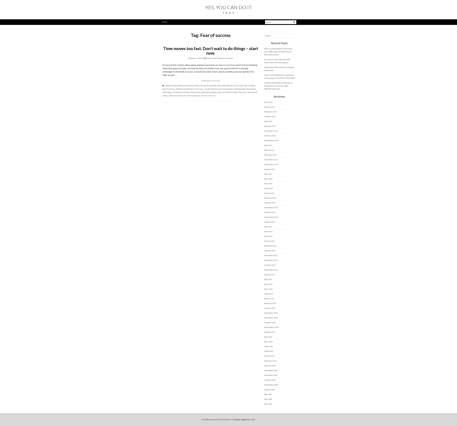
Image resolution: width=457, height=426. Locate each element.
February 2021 (270, 303)
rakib (252, 419)
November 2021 (271, 260)
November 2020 (271, 318)
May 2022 (268, 236)
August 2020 (269, 332)
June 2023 (268, 179)
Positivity (177, 92)
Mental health (239, 89)
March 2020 (269, 356)
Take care (242, 92)
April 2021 (268, 294)
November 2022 (271, 208)
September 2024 (271, 140)
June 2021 (268, 284)
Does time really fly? (225, 85)
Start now (221, 92)
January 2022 (270, 251)
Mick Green (211, 58)
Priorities (185, 92)
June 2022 (268, 231)
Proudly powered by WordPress (217, 419)
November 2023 (271, 160)
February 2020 (270, 361)
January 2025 (270, 126)
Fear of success (168, 89)
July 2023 (268, 174)
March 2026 (269, 107)
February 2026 (270, 112)
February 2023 (270, 198)
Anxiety (174, 85)
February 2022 (270, 246)
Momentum (251, 89)
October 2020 (270, 322)
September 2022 (271, 217)
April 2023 (268, 188)
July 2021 (268, 279)
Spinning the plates (208, 92)
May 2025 (268, 121)
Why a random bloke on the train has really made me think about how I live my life (278, 52)
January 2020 (270, 366)
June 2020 (268, 342)
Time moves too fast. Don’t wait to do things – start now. (210, 51)
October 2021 (270, 265)
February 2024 (270, 155)
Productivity (195, 92)
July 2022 (268, 227)
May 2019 (268, 404)
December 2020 (271, 313)
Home (164, 22)
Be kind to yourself (208, 85)
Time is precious (193, 95)
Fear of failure (249, 85)
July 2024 (268, 145)
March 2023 (269, 193)
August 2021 (269, 275)
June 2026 (268, 102)
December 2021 (270, 255)
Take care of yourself (177, 95)
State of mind (231, 92)
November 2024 (271, 131)
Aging (167, 85)
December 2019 (270, 370)
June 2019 (268, 399)
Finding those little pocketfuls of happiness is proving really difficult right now (278, 86)
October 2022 (270, 212)
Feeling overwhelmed (184, 89)
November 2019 (270, 375)
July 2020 (268, 337)
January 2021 (270, 308)
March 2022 (269, 241)
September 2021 (271, 270)
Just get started (210, 89)
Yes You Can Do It (208, 95)
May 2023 (268, 184)
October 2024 (270, 136)
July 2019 (267, 394)
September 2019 (271, 385)
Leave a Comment (225, 58)
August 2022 (269, 222)
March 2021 (269, 299)
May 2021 (268, 289)
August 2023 (269, 169)
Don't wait (238, 85)
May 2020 (268, 346)
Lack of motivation (225, 89)
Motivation (167, 92)
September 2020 (271, 327)
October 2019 (269, 380)
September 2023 (271, 164)
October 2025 (270, 116)
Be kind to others (193, 85)
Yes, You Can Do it (228, 7)
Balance (181, 85)
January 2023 (270, 203)
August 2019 (269, 390)
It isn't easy (198, 89)
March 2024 (269, 150)
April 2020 (268, 351)
